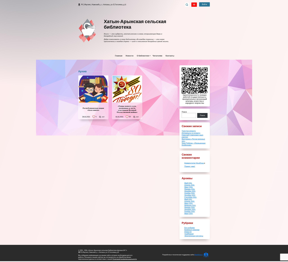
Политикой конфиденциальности (124, 259)
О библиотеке (143, 56)
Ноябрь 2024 (189, 212)
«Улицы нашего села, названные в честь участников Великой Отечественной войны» (127, 109)
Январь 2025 (189, 208)
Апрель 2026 (189, 185)
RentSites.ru (199, 255)
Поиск (184, 112)
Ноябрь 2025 (189, 193)
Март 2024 (188, 214)
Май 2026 (188, 183)
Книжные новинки (191, 230)
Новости (129, 56)
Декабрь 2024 (189, 210)
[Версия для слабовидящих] (194, 4)
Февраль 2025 (190, 205)
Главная (118, 56)
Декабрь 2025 (189, 191)
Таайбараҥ (189, 234)
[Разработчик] (206, 255)
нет (103, 117)
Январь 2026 (189, 189)
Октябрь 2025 (189, 195)
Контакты (170, 56)
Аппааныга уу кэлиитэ (191, 133)
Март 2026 (188, 187)
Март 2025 (188, 203)
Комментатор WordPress (194, 163)
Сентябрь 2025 (190, 197)
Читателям (157, 56)
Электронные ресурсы (193, 236)
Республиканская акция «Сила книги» (93, 109)
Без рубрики (189, 228)
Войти (204, 4)
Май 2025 (188, 199)
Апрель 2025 (189, 201)
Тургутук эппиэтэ (189, 131)
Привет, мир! (189, 166)
